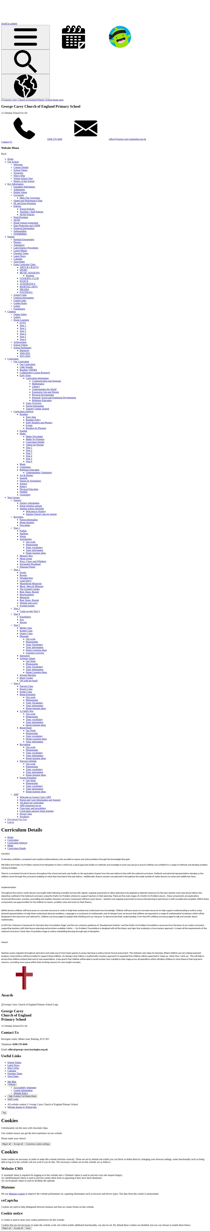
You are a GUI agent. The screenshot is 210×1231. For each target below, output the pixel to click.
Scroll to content (9, 23)
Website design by (22, 1107)
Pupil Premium (21, 217)
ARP (16, 794)
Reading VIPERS (28, 370)
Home (10, 159)
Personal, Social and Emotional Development (54, 397)
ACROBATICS (27, 284)
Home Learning (21, 320)
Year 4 (23, 333)
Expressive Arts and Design (45, 392)
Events (29, 425)
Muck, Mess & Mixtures (31, 586)
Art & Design (26, 475)
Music (23, 464)
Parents (10, 236)
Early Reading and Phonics (39, 422)
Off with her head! (29, 680)
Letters (17, 306)
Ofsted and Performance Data (28, 200)
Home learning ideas (36, 553)
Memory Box (26, 555)
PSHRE (24, 492)
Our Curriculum (21, 361)
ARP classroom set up (30, 805)
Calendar (18, 259)
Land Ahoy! (26, 580)
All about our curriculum (32, 802)
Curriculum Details (35, 442)
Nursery (17, 500)
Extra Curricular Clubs (25, 264)
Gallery (17, 317)
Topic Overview (34, 403)
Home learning (27, 522)
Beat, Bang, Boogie (29, 592)
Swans (23, 572)
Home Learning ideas (36, 650)
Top (4, 1113)
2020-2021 (25, 353)
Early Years (25, 375)
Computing (25, 467)
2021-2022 (25, 356)
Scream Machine (28, 675)
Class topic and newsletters (33, 808)
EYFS (23, 322)
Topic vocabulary (34, 547)
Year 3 (23, 331)
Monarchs (24, 597)
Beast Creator (26, 678)
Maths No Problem (35, 439)
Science (23, 483)
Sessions (30, 275)
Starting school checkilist (32, 508)
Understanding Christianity (39, 472)
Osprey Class (26, 633)
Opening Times (21, 253)
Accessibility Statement (25, 1087)
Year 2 (23, 328)
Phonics (17, 242)
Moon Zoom (26, 558)
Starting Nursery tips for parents (41, 514)
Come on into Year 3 (30, 611)
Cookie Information (23, 1090)
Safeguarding (20, 231)
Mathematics (38, 383)
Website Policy (21, 1093)
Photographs (32, 544)
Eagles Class (26, 691)
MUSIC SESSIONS (30, 272)
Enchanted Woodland (30, 564)
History (23, 486)
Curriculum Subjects (23, 411)
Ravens (23, 575)
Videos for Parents (35, 444)
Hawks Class (26, 689)
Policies (17, 206)
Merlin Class (26, 628)
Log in (10, 822)
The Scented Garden (30, 589)
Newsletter (25, 525)
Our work (30, 542)
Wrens (23, 536)
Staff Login (12, 1099)
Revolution (25, 744)
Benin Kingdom (27, 694)
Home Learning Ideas (36, 672)
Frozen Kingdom (28, 777)
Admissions (19, 189)
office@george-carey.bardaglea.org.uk (127, 139)
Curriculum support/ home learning (37, 811)
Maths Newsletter (34, 436)
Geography (25, 494)
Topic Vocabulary (34, 644)
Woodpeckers (26, 578)
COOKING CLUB (29, 278)
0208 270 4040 (54, 139)
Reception (18, 517)
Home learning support (31, 506)
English (23, 431)
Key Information (15, 184)
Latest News (20, 256)
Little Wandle (26, 367)
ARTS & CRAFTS (29, 267)
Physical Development (43, 395)
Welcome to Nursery (36, 511)
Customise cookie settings (38, 1144)
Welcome (18, 164)
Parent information (35, 406)
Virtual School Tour (23, 178)
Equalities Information (24, 186)
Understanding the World (44, 389)
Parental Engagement (24, 239)
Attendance (19, 245)
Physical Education (29, 489)
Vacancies (18, 173)
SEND (17, 220)
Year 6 (23, 339)
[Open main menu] (25, 37)
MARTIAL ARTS (29, 286)
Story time (31, 417)
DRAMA (24, 289)
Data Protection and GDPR (27, 225)
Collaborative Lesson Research (35, 372)
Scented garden (27, 605)
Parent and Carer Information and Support (40, 800)
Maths (23, 433)
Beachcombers (27, 594)
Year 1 (23, 325)
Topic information (34, 550)
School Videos (21, 345)
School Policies (27, 209)
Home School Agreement (26, 223)
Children (11, 311)
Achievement (20, 342)
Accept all (18, 1144)
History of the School (24, 181)
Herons (23, 622)
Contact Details (21, 167)
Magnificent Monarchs (31, 583)
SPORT (23, 270)
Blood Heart (26, 727)
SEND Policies (27, 214)
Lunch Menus (20, 250)
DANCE (24, 281)
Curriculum (12, 358)
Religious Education (42, 400)
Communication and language (46, 381)
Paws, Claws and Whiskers (33, 561)
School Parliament (22, 347)
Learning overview (35, 653)
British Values (20, 192)
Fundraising (19, 309)
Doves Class (26, 813)
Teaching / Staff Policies (31, 211)
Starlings (24, 533)
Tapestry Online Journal (37, 408)
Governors (19, 195)
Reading (24, 414)
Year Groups (13, 497)
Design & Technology (30, 481)
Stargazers (25, 655)
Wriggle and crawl (29, 603)
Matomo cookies (17, 1193)
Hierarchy (24, 350)
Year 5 (23, 336)
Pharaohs (24, 636)
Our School (13, 161)
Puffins (23, 530)
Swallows (24, 816)
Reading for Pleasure (36, 428)
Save (28, 1228)
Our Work (31, 661)
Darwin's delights (28, 761)
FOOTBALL (26, 292)
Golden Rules (20, 303)
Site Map (11, 1081)
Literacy (36, 386)
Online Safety (20, 314)
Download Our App (17, 819)
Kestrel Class (26, 630)
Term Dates (19, 261)
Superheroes (26, 539)
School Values (20, 170)
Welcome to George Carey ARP (35, 797)
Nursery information (29, 503)
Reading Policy (33, 420)
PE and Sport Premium (25, 203)
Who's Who (19, 175)
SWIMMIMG (20, 234)
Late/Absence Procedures (26, 247)
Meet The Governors (30, 198)
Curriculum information (37, 378)
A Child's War (26, 711)
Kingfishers (25, 617)
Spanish (23, 478)
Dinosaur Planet (27, 567)
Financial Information (24, 228)
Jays (22, 619)
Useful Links (20, 300)
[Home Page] (32, 99)
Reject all (6, 1144)
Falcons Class (26, 686)
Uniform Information (24, 297)
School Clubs (20, 295)
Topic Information (34, 647)
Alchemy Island (27, 658)
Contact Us (6, 142)
